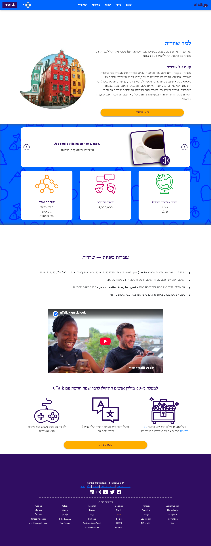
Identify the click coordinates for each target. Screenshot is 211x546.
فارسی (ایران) (65, 519)
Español (92, 506)
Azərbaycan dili (92, 528)
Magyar (38, 510)
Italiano (65, 506)
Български (146, 519)
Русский (38, 506)
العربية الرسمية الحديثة (38, 523)
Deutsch (119, 506)
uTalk (111, 483)
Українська (65, 523)
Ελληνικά (173, 515)
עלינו (118, 5)
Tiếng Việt (146, 523)
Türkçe (145, 515)
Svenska (146, 510)
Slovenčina (173, 519)
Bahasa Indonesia (38, 519)
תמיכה (108, 5)
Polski (119, 519)
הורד (83, 486)
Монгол (118, 528)
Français (146, 506)
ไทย (172, 523)
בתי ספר (96, 5)
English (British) (172, 506)
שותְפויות (82, 5)
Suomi (65, 510)
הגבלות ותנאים (124, 486)
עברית (119, 515)
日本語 (65, 515)
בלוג (89, 486)
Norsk (119, 510)
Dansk (92, 510)
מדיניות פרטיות (108, 486)
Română (92, 519)
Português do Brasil (92, 523)
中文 (92, 515)
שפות (128, 5)
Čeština (38, 515)
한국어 (119, 523)
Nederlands (172, 510)
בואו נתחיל (142, 112)
